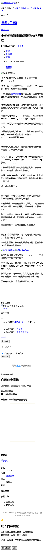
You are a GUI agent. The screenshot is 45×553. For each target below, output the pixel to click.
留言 (23, 322)
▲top (3, 336)
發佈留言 (5, 356)
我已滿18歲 (6, 548)
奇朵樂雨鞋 (16, 94)
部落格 (9, 54)
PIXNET (11, 513)
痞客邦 (17, 322)
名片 (8, 57)
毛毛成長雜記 (22, 332)
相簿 (8, 51)
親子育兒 (20, 329)
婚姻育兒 (22, 46)
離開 (14, 548)
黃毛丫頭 (9, 22)
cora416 (4, 308)
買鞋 (9, 67)
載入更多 (5, 341)
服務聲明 (27, 515)
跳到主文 (5, 30)
